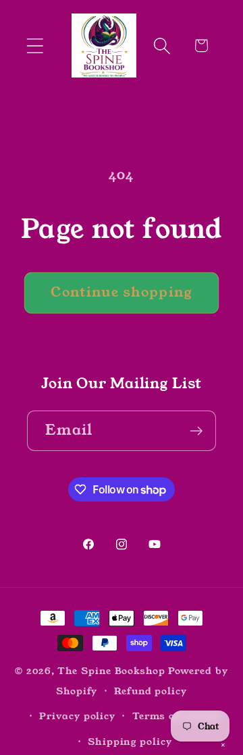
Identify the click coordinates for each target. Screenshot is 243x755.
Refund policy (150, 691)
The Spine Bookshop (111, 670)
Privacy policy (77, 716)
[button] (35, 45)
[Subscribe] (196, 431)
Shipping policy (130, 741)
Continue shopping (121, 292)
